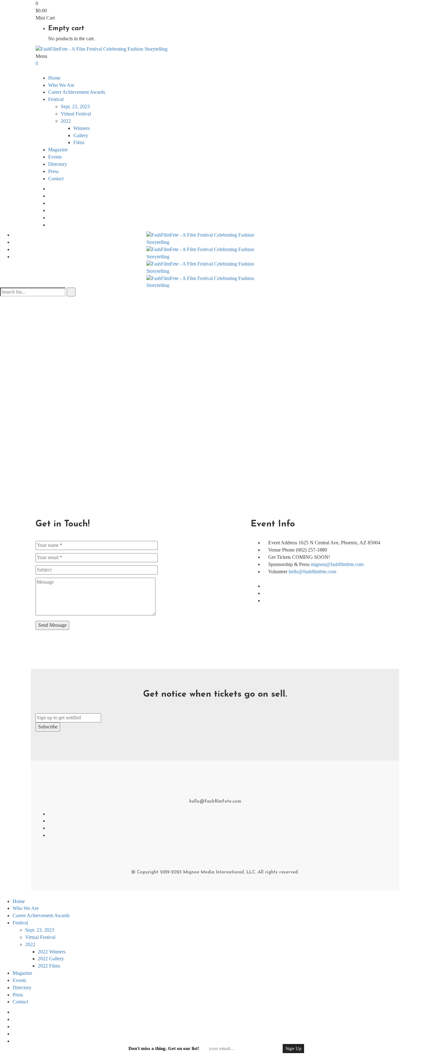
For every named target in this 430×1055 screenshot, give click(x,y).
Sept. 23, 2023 (75, 106)
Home (54, 78)
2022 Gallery (51, 958)
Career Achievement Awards (76, 92)
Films (78, 142)
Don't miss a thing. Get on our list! (163, 1048)
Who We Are (61, 85)
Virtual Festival (76, 113)
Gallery (80, 135)
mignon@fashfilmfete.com (337, 564)
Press (53, 171)
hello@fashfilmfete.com (312, 571)
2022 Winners (51, 951)
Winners (81, 128)
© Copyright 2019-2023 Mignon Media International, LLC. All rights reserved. (215, 872)
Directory (57, 164)
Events (55, 157)
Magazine (58, 149)
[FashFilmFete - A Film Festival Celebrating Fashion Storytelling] (101, 48)
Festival (20, 922)
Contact (56, 178)
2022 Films (49, 965)
